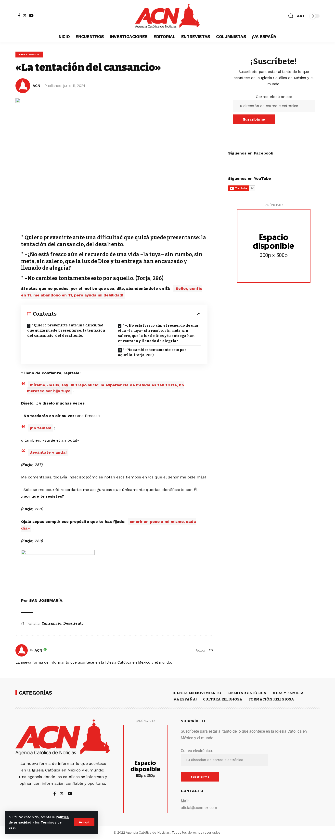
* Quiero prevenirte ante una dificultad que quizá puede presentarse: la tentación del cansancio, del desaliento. (66, 330)
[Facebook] (19, 15)
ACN (36, 86)
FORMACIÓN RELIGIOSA (271, 699)
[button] (84, 822)
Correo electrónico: (274, 96)
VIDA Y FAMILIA (29, 54)
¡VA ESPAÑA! (184, 699)
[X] (25, 15)
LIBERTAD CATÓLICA (246, 693)
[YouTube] (31, 15)
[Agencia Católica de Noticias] (167, 16)
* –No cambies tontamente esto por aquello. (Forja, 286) (152, 352)
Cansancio (51, 623)
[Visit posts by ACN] (21, 650)
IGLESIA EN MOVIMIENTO (196, 693)
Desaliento (73, 623)
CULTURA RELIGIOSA (222, 699)
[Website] (210, 650)
